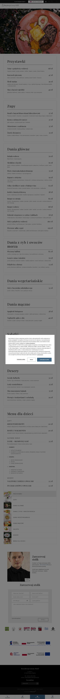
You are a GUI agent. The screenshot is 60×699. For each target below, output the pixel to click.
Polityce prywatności (30, 343)
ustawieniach (40, 354)
